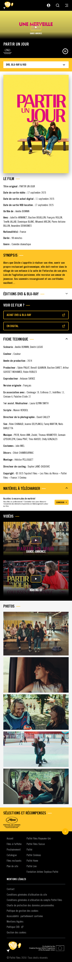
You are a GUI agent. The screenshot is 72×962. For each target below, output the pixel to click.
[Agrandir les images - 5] (36, 786)
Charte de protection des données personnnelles (30, 905)
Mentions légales (15, 921)
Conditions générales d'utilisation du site (27, 894)
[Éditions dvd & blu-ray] (36, 294)
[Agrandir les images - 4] (36, 749)
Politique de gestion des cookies (22, 910)
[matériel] (36, 488)
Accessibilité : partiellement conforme (25, 916)
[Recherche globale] (58, 5)
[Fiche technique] (36, 339)
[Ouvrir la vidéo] (36, 540)
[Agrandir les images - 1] (36, 633)
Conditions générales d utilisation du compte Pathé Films (34, 899)
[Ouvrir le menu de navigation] (67, 5)
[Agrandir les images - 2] (36, 675)
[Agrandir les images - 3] (36, 712)
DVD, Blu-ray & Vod (16, 64)
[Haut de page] (65, 831)
